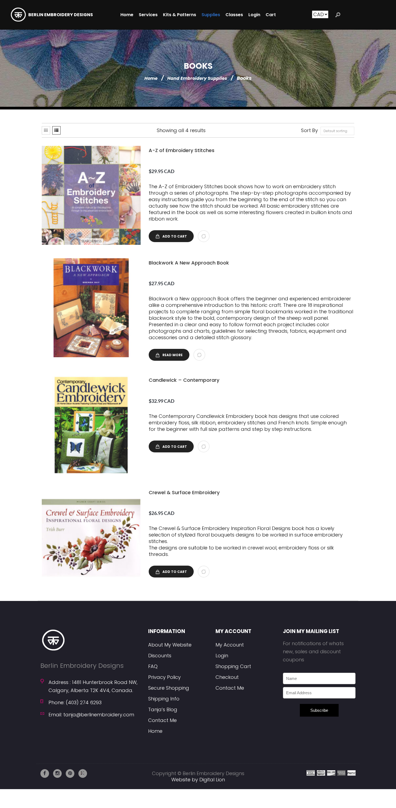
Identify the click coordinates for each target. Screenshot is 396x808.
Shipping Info (163, 698)
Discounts (159, 655)
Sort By (309, 130)
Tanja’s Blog (162, 709)
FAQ (153, 666)
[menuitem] (127, 15)
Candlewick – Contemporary (184, 380)
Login (222, 655)
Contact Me (162, 720)
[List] (56, 130)
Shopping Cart (233, 666)
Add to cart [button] (174, 236)
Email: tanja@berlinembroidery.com (91, 714)
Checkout (227, 677)
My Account (230, 644)
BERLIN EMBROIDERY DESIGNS (60, 15)
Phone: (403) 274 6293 (75, 702)
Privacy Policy (164, 677)
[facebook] (44, 773)
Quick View (90, 195)
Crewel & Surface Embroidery (184, 492)
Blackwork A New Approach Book (189, 262)
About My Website (170, 644)
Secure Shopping (168, 688)
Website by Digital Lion (198, 779)
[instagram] (57, 773)
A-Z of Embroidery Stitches (181, 150)
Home (151, 78)
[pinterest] (70, 773)
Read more (172, 355)
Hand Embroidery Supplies (197, 78)
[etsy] (82, 773)
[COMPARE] (204, 236)
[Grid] (46, 130)
